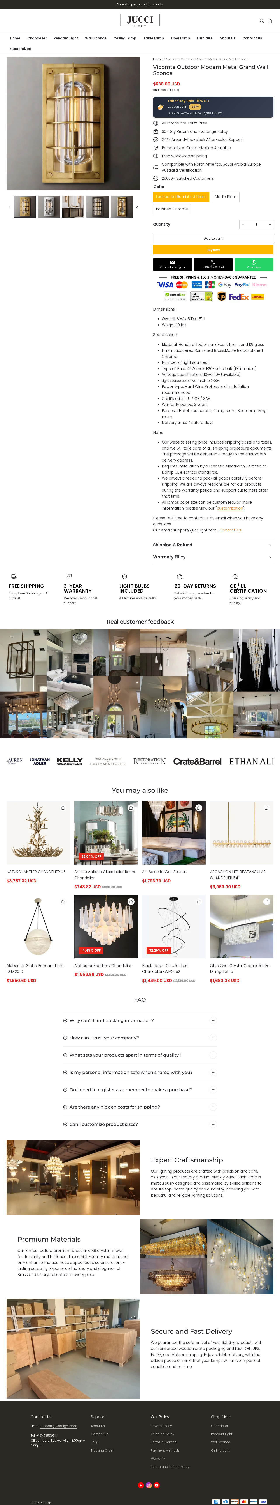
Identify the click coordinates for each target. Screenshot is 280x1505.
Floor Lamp (180, 38)
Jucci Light (46, 1502)
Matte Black (226, 196)
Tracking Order (102, 1450)
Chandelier (37, 38)
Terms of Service (164, 1442)
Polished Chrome (172, 209)
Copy (195, 106)
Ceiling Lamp (125, 38)
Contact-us (231, 530)
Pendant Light (66, 38)
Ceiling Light (220, 1450)
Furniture (205, 38)
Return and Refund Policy (170, 1466)
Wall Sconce (96, 38)
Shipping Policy (162, 1434)
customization (230, 508)
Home (15, 38)
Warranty (158, 1458)
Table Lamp (153, 38)
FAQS (95, 1442)
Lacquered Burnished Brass (181, 196)
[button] (261, 20)
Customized (20, 48)
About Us (227, 38)
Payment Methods (165, 1450)
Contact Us (252, 38)
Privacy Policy (161, 1426)
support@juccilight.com (195, 530)
